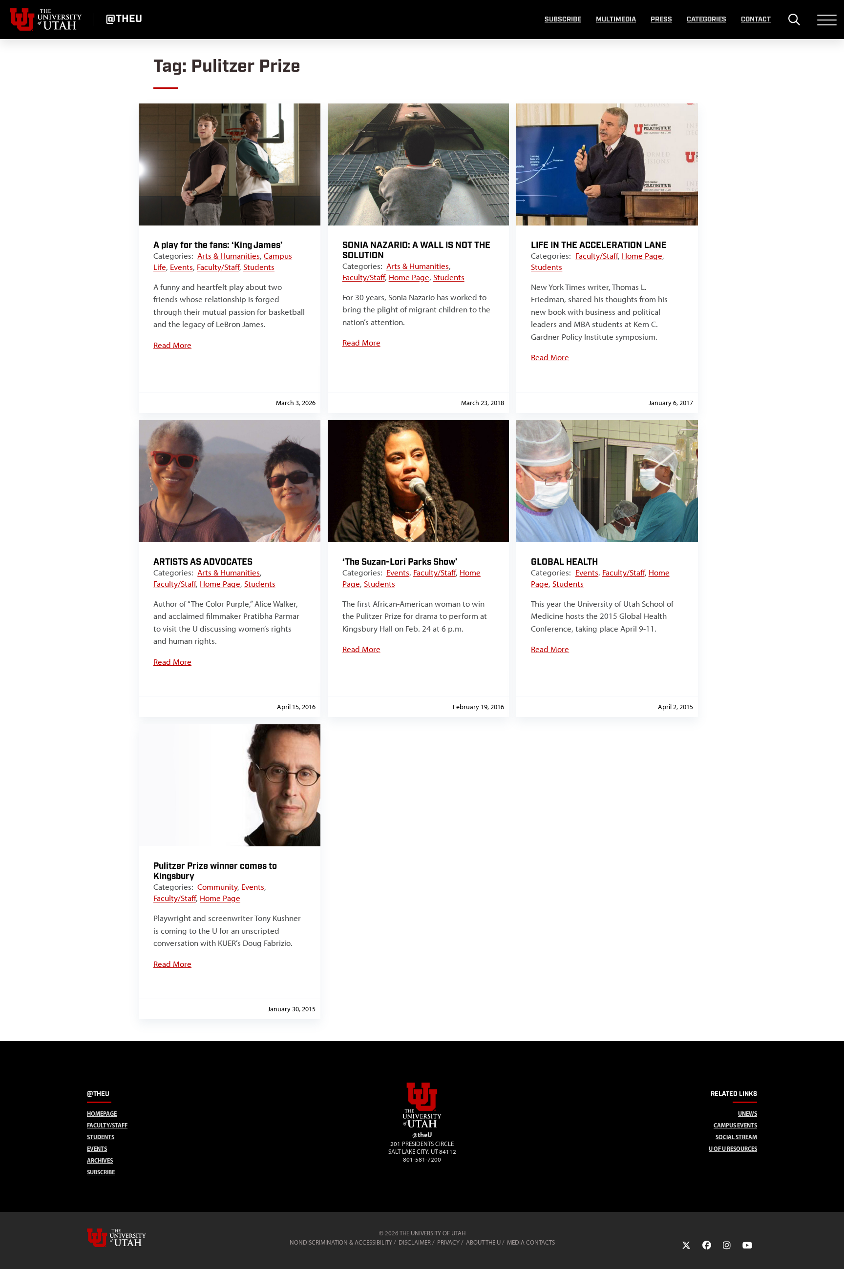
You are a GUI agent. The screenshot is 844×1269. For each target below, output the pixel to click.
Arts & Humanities (228, 256)
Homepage (102, 1113)
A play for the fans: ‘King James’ (218, 245)
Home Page (409, 277)
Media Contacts (531, 1242)
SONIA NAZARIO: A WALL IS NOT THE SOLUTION (416, 250)
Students (258, 267)
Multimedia (616, 19)
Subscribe (563, 19)
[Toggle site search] (794, 19)
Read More (172, 345)
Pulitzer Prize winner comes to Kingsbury (215, 871)
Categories (706, 19)
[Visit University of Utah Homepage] (46, 19)
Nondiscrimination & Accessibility (341, 1242)
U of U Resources (733, 1148)
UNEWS (747, 1113)
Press (661, 19)
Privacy (448, 1242)
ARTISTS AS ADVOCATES (203, 562)
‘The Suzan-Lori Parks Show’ (400, 562)
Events (181, 267)
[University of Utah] (130, 1237)
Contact (756, 19)
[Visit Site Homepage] (422, 1125)
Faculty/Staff (218, 267)
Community (217, 887)
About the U (483, 1242)
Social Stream (736, 1137)
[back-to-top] (832, 1249)
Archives (100, 1160)
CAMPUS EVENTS (735, 1125)
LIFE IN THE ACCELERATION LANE (599, 245)
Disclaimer (415, 1242)
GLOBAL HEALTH (564, 562)
